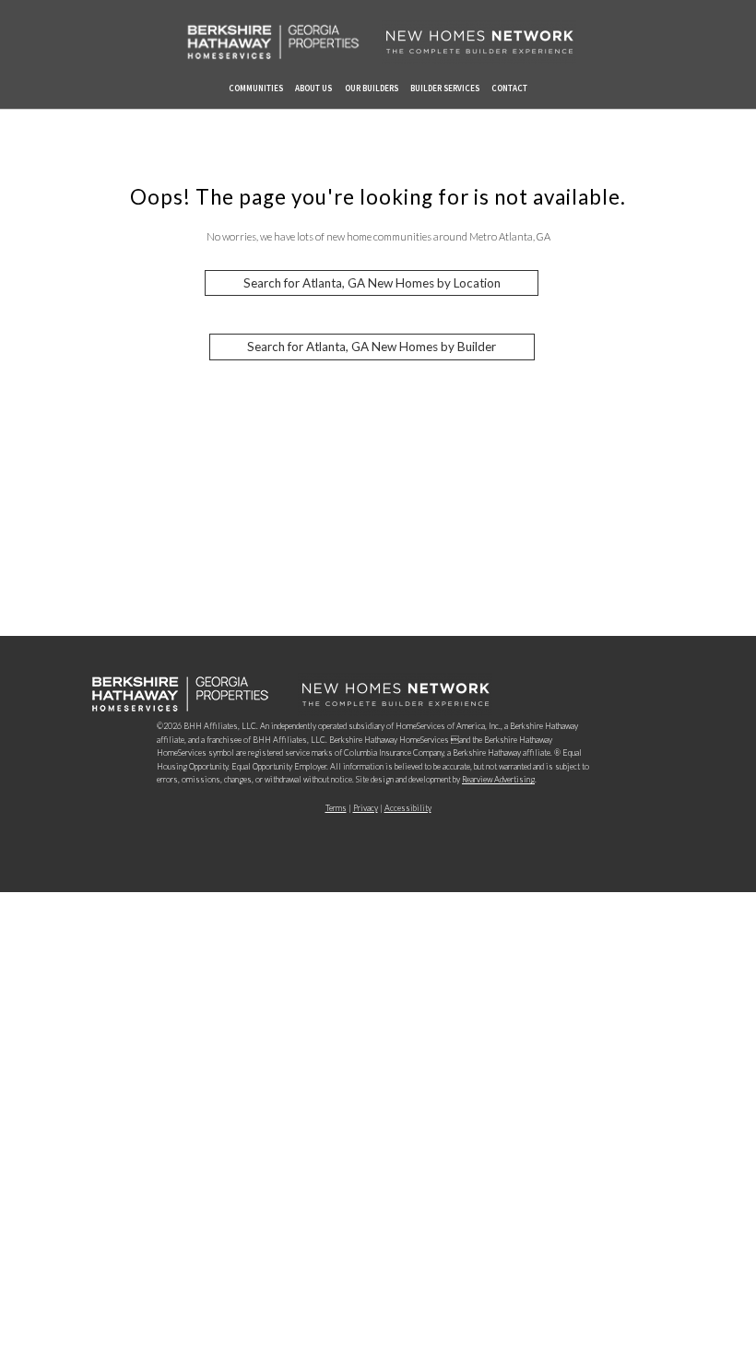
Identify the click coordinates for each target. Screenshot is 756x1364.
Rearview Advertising (498, 779)
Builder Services (444, 88)
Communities (256, 88)
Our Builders (371, 88)
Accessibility (407, 808)
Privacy (365, 808)
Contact (509, 88)
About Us (313, 88)
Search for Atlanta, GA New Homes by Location (372, 283)
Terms (336, 808)
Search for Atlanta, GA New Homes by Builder (371, 347)
